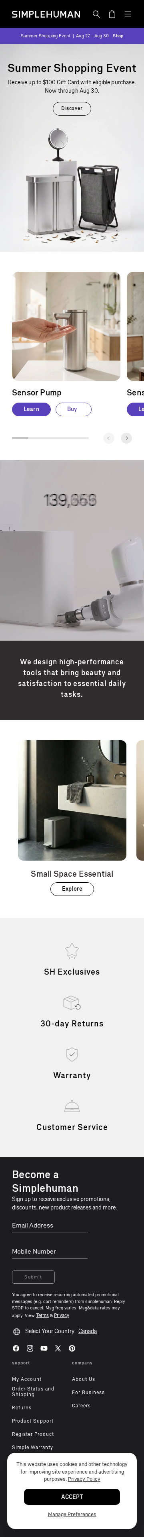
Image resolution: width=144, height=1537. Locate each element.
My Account (27, 1379)
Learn (31, 409)
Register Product (33, 1434)
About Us (83, 1379)
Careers (81, 1406)
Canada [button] (87, 1331)
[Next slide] (126, 438)
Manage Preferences (72, 1514)
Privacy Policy (84, 1479)
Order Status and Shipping (33, 1391)
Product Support (33, 1421)
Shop (118, 36)
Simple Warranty (32, 1447)
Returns (22, 1408)
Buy (72, 409)
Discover (72, 108)
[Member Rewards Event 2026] (72, 148)
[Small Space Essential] (72, 818)
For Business (88, 1392)
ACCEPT (72, 1497)
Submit (33, 1277)
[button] (96, 14)
